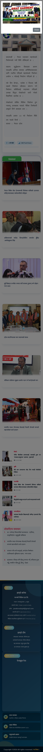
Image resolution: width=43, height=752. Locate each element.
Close (36, 30)
